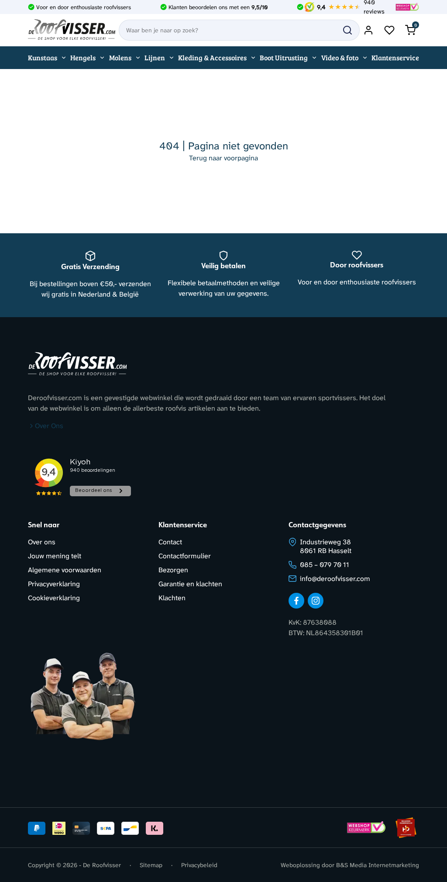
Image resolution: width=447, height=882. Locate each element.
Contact (170, 541)
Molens (120, 57)
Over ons (41, 541)
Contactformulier (184, 555)
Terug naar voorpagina (223, 158)
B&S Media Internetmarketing (377, 865)
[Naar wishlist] (389, 30)
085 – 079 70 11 (324, 564)
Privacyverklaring (54, 583)
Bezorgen (173, 569)
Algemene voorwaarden (64, 569)
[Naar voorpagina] (71, 30)
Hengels (83, 57)
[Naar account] (368, 30)
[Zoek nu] (347, 30)
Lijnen (154, 57)
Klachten (172, 597)
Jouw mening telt (54, 555)
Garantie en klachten (190, 583)
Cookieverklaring (54, 597)
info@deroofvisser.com (335, 578)
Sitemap (151, 865)
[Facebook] (296, 601)
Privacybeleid (199, 865)
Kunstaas (42, 57)
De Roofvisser (102, 865)
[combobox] (239, 30)
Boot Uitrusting (284, 57)
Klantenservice (395, 57)
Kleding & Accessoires (212, 57)
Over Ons (49, 425)
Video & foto (339, 57)
